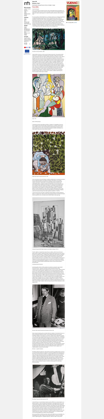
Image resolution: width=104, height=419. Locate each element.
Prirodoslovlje (26, 22)
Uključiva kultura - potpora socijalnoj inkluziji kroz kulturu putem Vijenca (27, 39)
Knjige (25, 18)
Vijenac (25, 19)
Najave (25, 26)
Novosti (25, 9)
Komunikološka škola (27, 31)
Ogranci (25, 12)
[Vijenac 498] (73, 20)
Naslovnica (34, 3)
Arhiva (75, 22)
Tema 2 (38, 3)
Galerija (25, 34)
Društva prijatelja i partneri (27, 14)
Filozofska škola (27, 29)
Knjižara (25, 33)
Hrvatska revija (26, 21)
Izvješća (25, 27)
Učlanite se (26, 10)
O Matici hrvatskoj (27, 8)
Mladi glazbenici (27, 29)
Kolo (25, 20)
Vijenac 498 (34, 1)
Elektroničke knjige (27, 23)
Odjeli (25, 11)
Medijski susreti (27, 32)
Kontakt (25, 15)
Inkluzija (25, 42)
